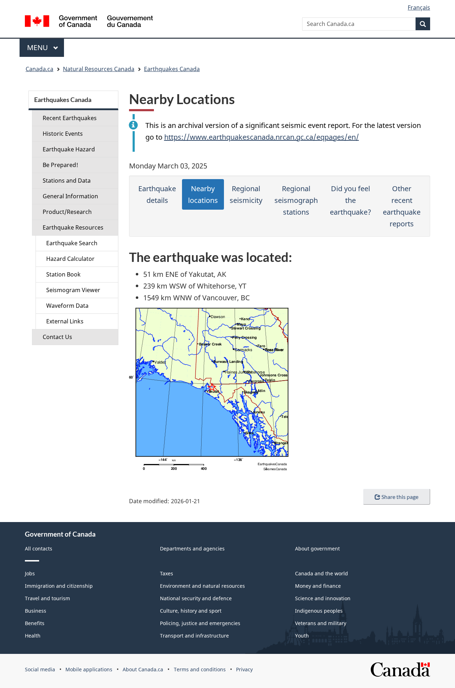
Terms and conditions (200, 669)
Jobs (30, 573)
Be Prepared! (60, 165)
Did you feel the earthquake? (350, 200)
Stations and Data (67, 180)
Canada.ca (39, 69)
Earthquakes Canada (172, 69)
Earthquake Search (71, 243)
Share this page (399, 496)
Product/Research (67, 212)
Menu (38, 47)
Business (35, 610)
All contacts (38, 548)
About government (317, 548)
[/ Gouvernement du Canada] (89, 22)
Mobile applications (88, 669)
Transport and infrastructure (194, 635)
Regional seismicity (246, 194)
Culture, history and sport (190, 610)
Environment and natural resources (202, 585)
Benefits (34, 623)
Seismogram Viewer (73, 290)
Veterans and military (320, 623)
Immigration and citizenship (59, 585)
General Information (70, 196)
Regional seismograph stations (296, 200)
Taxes (166, 573)
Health (33, 635)
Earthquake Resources (73, 227)
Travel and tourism (47, 598)
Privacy (244, 669)
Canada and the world (321, 573)
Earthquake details (157, 194)
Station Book (63, 274)
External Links (65, 321)
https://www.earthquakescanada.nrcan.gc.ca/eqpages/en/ (261, 137)
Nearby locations (203, 194)
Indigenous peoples (319, 610)
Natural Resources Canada (98, 69)
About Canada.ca (143, 669)
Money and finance (318, 585)
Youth (302, 635)
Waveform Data (67, 306)
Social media (40, 669)
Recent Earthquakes (70, 118)
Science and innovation (322, 598)
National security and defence (196, 598)
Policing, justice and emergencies (200, 623)
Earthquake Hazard (69, 149)
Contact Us (57, 337)
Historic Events (63, 134)
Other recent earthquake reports (402, 206)
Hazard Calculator (70, 259)
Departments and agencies (192, 548)
